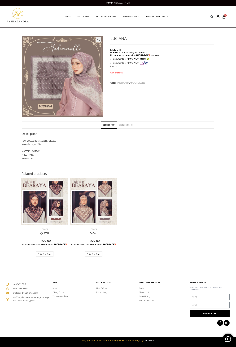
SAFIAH (93, 233)
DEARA (125, 82)
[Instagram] (227, 323)
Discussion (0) (126, 125)
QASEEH (44, 233)
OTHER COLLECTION (155, 16)
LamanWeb (149, 340)
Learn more (155, 55)
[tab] (109, 125)
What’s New (83, 16)
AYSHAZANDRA (130, 16)
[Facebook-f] (220, 323)
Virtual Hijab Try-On (106, 16)
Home (68, 16)
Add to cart (44, 254)
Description (109, 125)
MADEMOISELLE (137, 82)
